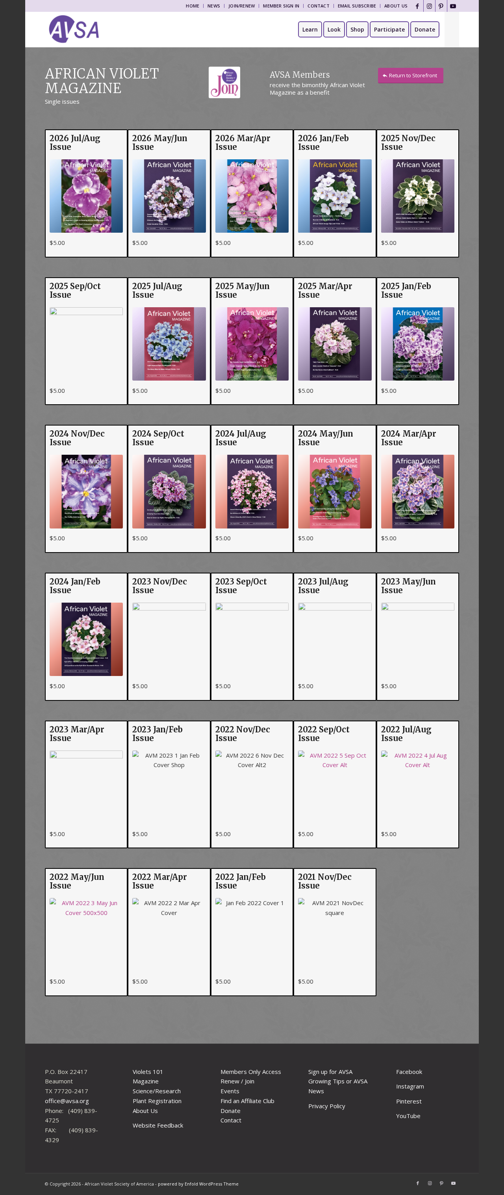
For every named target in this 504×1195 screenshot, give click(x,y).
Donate (230, 1111)
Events (229, 1091)
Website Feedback (158, 1125)
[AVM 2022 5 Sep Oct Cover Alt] (334, 787)
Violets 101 (148, 1072)
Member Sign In (281, 6)
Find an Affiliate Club (247, 1101)
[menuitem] (193, 6)
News (214, 6)
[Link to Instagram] (429, 6)
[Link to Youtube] (453, 6)
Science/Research (157, 1091)
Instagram (410, 1086)
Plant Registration (157, 1101)
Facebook (409, 1072)
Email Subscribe (357, 6)
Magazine (146, 1081)
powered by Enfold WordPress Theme (198, 1184)
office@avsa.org (67, 1101)
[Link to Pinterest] (441, 6)
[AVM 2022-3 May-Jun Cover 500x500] (86, 934)
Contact (319, 6)
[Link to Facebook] (417, 6)
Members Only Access (250, 1072)
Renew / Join (237, 1081)
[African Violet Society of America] (74, 29)
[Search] (452, 29)
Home (192, 6)
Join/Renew (241, 6)
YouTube (408, 1116)
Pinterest (409, 1101)
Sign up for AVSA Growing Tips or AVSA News (337, 1081)
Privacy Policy (326, 1106)
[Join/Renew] (224, 82)
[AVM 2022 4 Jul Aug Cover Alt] (417, 787)
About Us (396, 6)
